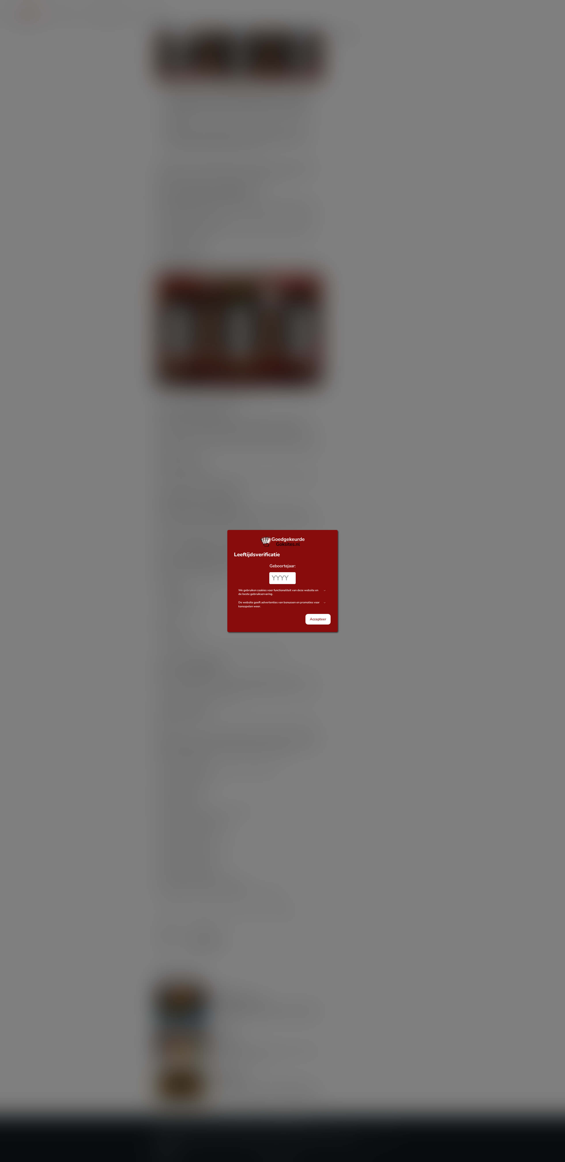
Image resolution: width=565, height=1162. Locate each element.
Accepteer (318, 619)
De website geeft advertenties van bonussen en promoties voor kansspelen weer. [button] (279, 604)
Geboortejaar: (282, 566)
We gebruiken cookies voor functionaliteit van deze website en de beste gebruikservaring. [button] (278, 592)
